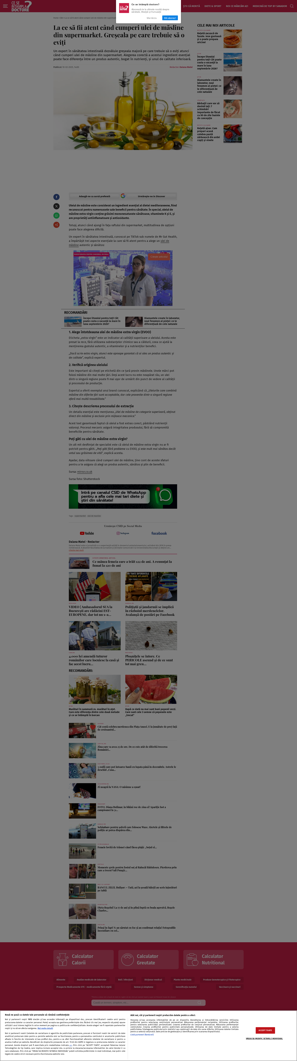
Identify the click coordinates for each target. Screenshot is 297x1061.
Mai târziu (152, 17)
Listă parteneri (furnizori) (142, 1034)
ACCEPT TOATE (265, 1030)
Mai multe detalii (45, 1028)
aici (70, 1045)
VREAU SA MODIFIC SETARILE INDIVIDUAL (264, 1038)
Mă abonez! (170, 17)
